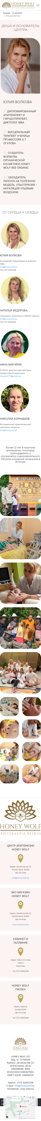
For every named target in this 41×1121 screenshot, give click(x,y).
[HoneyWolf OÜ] (18, 5)
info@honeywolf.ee (8, 267)
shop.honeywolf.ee (20, 925)
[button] (20, 495)
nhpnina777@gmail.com (10, 376)
